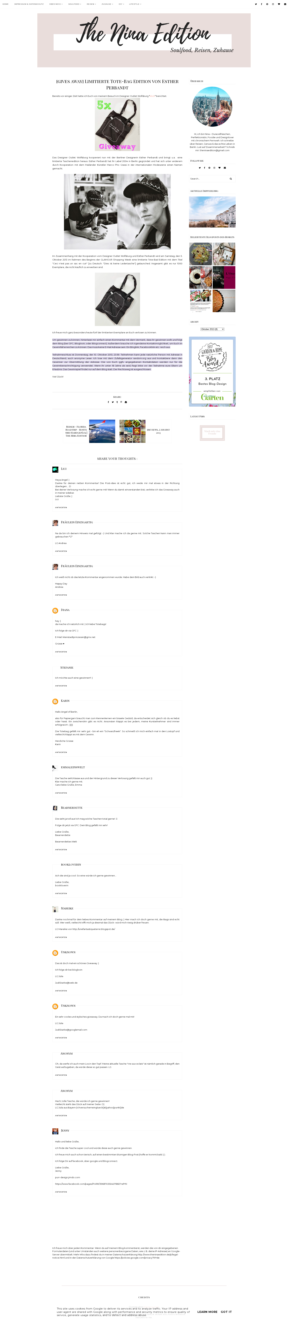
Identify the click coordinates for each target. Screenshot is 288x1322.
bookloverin (71, 864)
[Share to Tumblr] (117, 402)
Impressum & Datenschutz (29, 4)
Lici (63, 468)
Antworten (61, 507)
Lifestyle (134, 4)
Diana (65, 610)
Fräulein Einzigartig (77, 522)
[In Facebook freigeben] (108, 402)
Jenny (65, 1130)
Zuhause (106, 4)
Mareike (67, 908)
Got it (226, 1312)
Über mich (55, 4)
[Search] (231, 178)
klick (152, 96)
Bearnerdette (71, 807)
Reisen (90, 4)
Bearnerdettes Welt (66, 841)
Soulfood (73, 4)
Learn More (208, 1312)
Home (5, 4)
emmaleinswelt (73, 767)
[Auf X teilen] (113, 402)
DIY (120, 4)
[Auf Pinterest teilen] (121, 402)
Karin (65, 700)
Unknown (68, 952)
